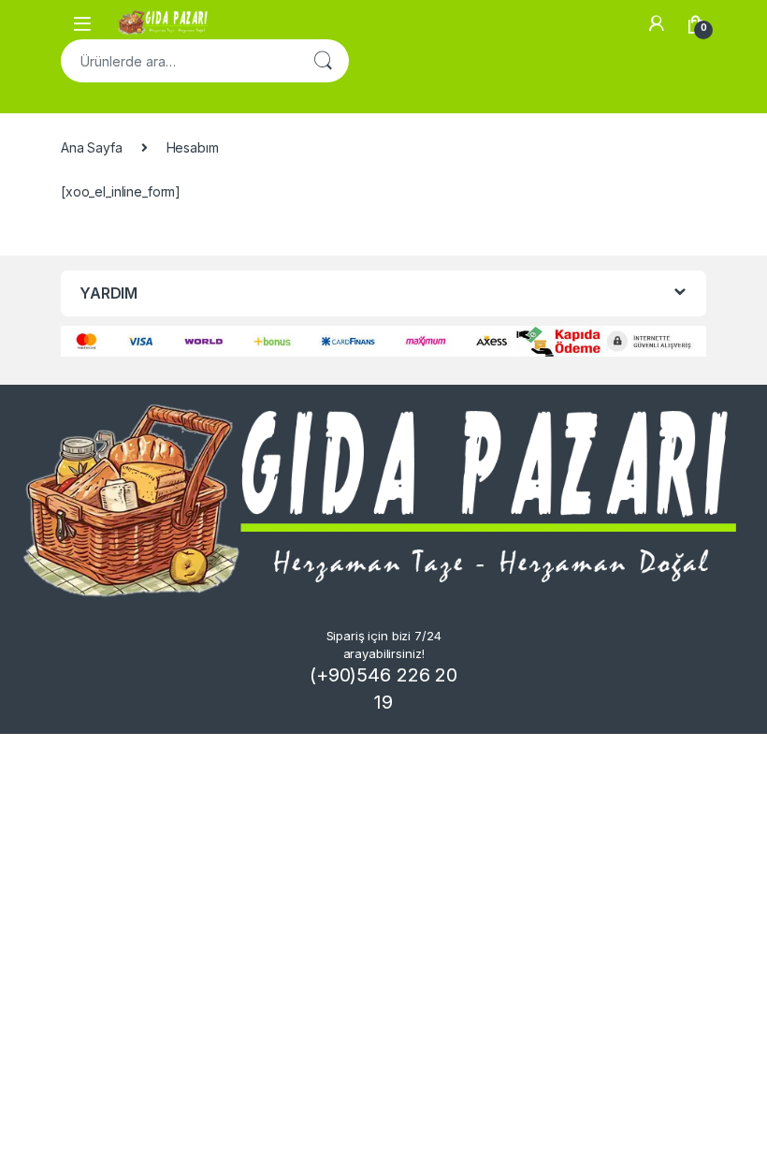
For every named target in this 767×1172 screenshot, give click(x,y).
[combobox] (179, 60)
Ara (323, 60)
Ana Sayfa (92, 147)
